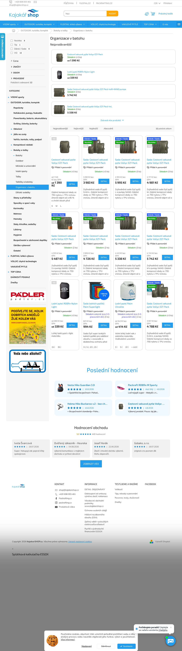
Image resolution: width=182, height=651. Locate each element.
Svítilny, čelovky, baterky (25, 123)
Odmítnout (106, 646)
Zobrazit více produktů (111, 120)
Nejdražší (93, 128)
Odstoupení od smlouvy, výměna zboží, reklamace (96, 495)
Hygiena (18, 235)
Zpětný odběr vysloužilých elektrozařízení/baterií (96, 523)
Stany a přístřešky (22, 197)
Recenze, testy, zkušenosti (127, 497)
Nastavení (87, 646)
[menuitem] (10, 24)
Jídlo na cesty (20, 134)
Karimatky (19, 208)
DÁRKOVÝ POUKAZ (20, 277)
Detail (72, 184)
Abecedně (108, 128)
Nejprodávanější (60, 128)
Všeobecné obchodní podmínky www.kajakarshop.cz (94, 503)
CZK (156, 3)
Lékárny (17, 229)
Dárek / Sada (22, 48)
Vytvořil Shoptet (162, 541)
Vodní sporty (21, 171)
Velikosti (118, 489)
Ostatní (17, 250)
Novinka (19, 40)
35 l (59, 347)
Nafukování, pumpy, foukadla (28, 113)
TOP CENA (16, 272)
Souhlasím (128, 646)
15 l (53, 347)
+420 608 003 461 (67, 494)
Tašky (18, 176)
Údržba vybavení (22, 245)
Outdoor (19, 160)
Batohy (19, 155)
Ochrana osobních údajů (96, 510)
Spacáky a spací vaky (24, 203)
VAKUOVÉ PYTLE (19, 266)
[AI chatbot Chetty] (170, 641)
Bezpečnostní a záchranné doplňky (30, 240)
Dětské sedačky (23, 192)
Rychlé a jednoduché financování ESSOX (94, 530)
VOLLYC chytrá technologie (24, 261)
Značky (14, 282)
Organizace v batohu (25, 187)
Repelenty (18, 107)
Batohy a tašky (21, 150)
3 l (116, 347)
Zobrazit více (91, 463)
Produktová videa (67, 507)
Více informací (68, 639)
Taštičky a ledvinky (24, 182)
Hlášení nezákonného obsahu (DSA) (94, 516)
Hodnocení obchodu (91, 427)
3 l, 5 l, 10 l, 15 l (90, 347)
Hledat (112, 13)
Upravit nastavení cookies (80, 541)
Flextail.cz (84, 3)
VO (18, 53)
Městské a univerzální (26, 166)
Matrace (18, 213)
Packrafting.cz (104, 3)
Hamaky (18, 219)
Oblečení (18, 129)
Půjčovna (69, 3)
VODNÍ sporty (17, 97)
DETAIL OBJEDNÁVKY (95, 489)
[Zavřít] (171, 627)
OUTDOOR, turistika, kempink (25, 102)
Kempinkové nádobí (23, 144)
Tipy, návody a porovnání (126, 493)
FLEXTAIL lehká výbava (22, 256)
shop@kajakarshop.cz (69, 490)
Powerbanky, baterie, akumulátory (30, 118)
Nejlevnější (78, 128)
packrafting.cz (65, 502)
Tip (17, 44)
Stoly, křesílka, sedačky (25, 224)
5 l (121, 347)
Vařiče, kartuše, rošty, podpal (28, 139)
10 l (126, 347)
